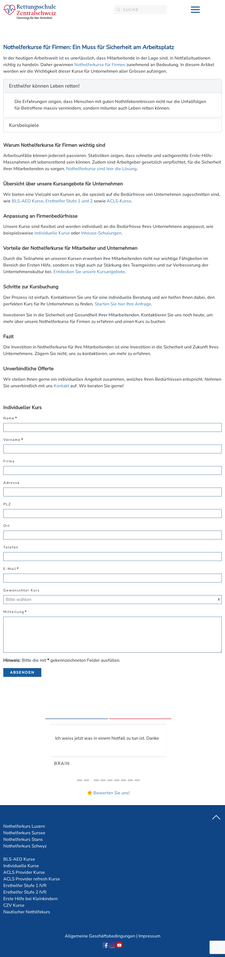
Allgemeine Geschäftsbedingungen (100, 936)
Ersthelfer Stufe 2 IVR (24, 892)
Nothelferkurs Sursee (24, 833)
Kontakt (61, 386)
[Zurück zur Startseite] (29, 12)
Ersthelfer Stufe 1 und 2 (69, 201)
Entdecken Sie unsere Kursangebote (89, 272)
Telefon (10, 547)
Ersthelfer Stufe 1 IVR (24, 886)
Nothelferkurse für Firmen (99, 65)
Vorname (13, 439)
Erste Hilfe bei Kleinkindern (30, 899)
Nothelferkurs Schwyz (25, 846)
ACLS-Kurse (119, 201)
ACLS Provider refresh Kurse (31, 879)
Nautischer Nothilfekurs (26, 912)
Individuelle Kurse (21, 866)
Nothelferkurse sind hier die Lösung (101, 169)
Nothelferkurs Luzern (24, 826)
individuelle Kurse (52, 233)
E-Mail (11, 568)
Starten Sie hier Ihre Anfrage (123, 304)
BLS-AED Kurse (27, 201)
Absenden (22, 672)
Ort (6, 525)
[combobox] (140, 9)
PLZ (7, 504)
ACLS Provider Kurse (24, 872)
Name (10, 418)
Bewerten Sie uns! (111, 793)
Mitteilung (15, 611)
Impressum (149, 936)
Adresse (11, 482)
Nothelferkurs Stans (23, 839)
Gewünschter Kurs (21, 590)
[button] (195, 9)
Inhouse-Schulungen (101, 233)
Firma (9, 461)
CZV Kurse (13, 905)
